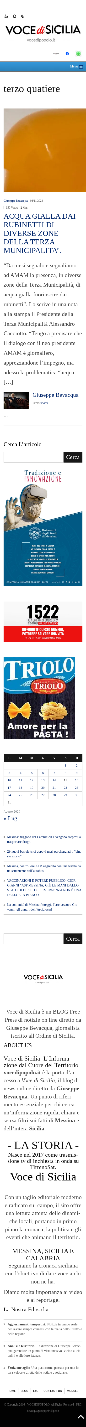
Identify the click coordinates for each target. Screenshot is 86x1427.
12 (31, 780)
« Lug (10, 818)
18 (20, 787)
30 (76, 795)
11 (20, 780)
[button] (9, 16)
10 (9, 780)
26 (31, 795)
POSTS (44, 403)
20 (43, 787)
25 (20, 795)
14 (54, 780)
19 (31, 787)
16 (76, 780)
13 (43, 780)
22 (65, 787)
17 (9, 787)
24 (9, 795)
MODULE (72, 1391)
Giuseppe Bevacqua (16, 200)
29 (65, 795)
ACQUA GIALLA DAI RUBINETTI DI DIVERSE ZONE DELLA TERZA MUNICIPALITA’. (40, 233)
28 (54, 795)
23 (76, 787)
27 (43, 795)
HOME (12, 1391)
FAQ (35, 1391)
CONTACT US (52, 1391)
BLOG (24, 1391)
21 (54, 787)
